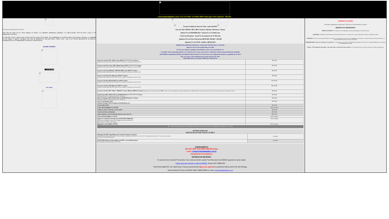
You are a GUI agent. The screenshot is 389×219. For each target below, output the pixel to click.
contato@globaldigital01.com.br (204, 151)
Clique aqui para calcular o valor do (192, 163)
